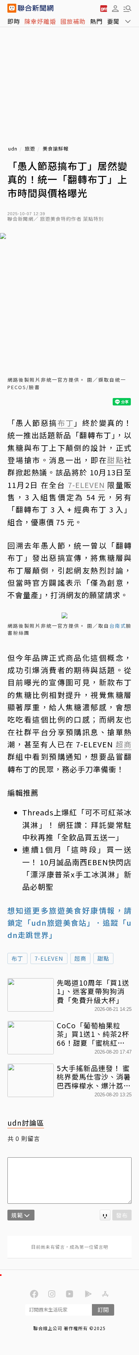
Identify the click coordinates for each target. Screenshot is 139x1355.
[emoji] (105, 1215)
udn (12, 149)
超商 (80, 958)
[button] (115, 8)
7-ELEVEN (48, 958)
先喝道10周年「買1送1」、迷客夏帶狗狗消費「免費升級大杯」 (93, 991)
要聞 (113, 21)
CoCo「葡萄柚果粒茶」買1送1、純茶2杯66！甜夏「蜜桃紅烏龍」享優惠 (93, 1034)
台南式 (117, 625)
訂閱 (103, 1309)
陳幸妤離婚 (40, 21)
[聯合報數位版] (103, 8)
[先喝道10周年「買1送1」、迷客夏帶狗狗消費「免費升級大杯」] (30, 995)
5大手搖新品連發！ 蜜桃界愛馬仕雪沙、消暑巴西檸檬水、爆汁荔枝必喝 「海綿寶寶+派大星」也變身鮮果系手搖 (94, 1077)
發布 (122, 1215)
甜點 (103, 958)
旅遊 (30, 149)
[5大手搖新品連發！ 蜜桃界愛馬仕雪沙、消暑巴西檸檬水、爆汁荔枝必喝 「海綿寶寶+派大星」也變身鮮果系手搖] (30, 1080)
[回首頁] (35, 8)
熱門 (96, 21)
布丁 (17, 958)
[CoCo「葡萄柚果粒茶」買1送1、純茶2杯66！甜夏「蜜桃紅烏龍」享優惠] (30, 1037)
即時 (13, 21)
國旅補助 (73, 21)
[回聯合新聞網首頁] (11, 8)
